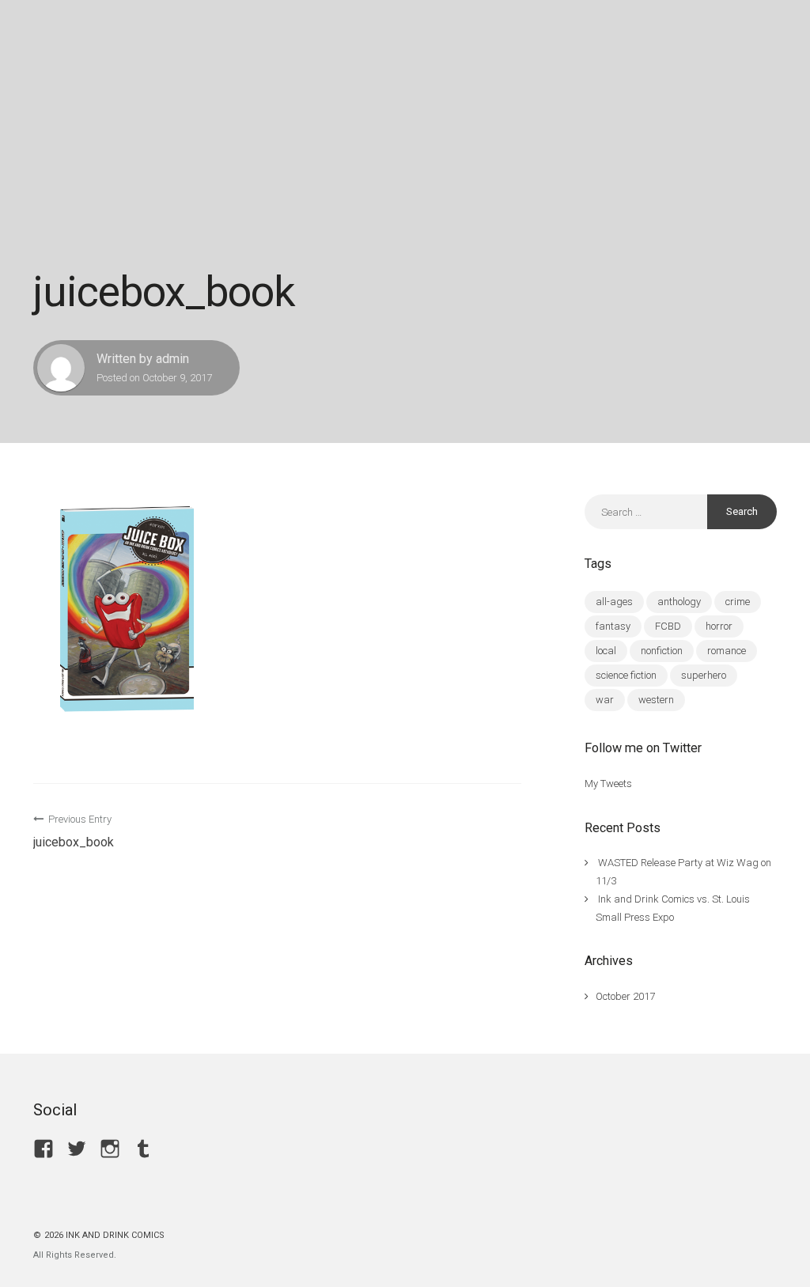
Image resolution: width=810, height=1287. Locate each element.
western (656, 700)
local (606, 651)
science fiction (626, 675)
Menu (715, 35)
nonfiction (662, 651)
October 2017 (625, 996)
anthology (679, 602)
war (605, 700)
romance (726, 651)
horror (719, 626)
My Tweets (608, 783)
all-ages (614, 602)
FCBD (668, 626)
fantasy (613, 626)
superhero (703, 675)
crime (737, 602)
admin (172, 358)
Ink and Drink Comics (120, 35)
